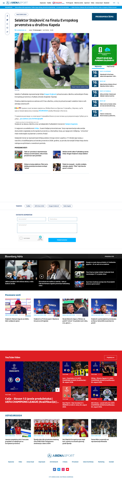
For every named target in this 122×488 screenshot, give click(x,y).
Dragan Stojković (50, 94)
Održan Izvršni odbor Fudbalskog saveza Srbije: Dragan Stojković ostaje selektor (75, 153)
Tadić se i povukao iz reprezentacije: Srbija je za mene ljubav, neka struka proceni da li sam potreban (35, 154)
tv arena (53, 477)
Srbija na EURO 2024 (11, 315)
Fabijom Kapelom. (71, 124)
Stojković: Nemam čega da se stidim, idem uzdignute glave (17, 320)
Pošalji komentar (62, 240)
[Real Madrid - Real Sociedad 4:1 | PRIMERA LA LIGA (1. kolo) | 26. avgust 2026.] (75, 393)
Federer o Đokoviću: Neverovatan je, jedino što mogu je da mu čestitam (107, 115)
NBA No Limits (78, 3)
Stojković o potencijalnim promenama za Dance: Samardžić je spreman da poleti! (103, 321)
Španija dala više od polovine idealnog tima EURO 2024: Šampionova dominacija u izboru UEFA (46, 441)
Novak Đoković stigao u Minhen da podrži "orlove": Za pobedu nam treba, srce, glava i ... (75, 321)
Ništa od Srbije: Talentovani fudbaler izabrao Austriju (108, 95)
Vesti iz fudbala (105, 91)
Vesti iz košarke (105, 71)
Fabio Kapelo (67, 206)
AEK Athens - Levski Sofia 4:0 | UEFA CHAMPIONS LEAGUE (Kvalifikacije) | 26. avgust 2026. (103, 405)
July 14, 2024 (36, 122)
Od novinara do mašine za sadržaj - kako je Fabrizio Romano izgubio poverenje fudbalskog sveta (54, 284)
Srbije (36, 128)
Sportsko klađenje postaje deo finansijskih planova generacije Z (100, 283)
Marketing (101, 462)
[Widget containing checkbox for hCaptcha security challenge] (30, 238)
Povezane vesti (21, 148)
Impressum (42, 462)
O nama (65, 462)
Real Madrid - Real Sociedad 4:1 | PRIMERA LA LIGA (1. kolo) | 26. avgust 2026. (74, 405)
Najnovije (43, 3)
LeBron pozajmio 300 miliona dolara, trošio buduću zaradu (19, 283)
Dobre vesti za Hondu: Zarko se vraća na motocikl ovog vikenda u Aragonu (108, 105)
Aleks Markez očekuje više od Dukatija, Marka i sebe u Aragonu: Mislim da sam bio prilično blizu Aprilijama (88, 7)
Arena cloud (99, 3)
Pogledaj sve (109, 256)
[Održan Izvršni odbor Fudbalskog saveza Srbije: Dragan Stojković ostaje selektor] (57, 154)
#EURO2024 (43, 111)
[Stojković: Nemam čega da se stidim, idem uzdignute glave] (18, 308)
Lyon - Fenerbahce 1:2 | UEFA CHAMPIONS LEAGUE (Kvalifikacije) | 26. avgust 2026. (74, 380)
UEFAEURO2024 (13, 415)
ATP (101, 111)
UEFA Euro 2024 (39, 206)
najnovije (11, 462)
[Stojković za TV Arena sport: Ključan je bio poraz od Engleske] (47, 308)
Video (92, 3)
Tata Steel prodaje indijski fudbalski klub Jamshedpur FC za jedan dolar (100, 273)
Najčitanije (110, 66)
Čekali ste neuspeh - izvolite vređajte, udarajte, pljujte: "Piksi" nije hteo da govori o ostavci (74, 166)
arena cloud (30, 462)
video (20, 462)
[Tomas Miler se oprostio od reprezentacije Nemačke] (104, 428)
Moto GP (102, 81)
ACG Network (54, 462)
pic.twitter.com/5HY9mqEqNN (31, 119)
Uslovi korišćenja (88, 462)
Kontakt (111, 462)
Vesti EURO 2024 (21, 14)
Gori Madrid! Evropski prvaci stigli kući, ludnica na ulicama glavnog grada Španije (73, 441)
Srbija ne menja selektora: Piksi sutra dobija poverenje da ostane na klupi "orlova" (36, 166)
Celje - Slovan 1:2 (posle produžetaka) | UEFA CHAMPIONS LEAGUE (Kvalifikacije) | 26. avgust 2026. (31, 400)
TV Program (69, 3)
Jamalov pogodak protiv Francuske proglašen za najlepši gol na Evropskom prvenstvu (16, 441)
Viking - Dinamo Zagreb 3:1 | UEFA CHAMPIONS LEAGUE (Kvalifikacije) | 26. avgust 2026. (103, 380)
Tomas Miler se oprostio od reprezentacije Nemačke (100, 440)
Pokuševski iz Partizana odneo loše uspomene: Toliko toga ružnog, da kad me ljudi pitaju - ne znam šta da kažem (108, 75)
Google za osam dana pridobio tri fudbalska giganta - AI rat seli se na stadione (101, 263)
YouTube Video (12, 357)
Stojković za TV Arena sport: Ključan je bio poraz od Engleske (46, 320)
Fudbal (49, 3)
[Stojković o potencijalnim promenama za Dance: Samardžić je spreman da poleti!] (104, 308)
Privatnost (75, 462)
